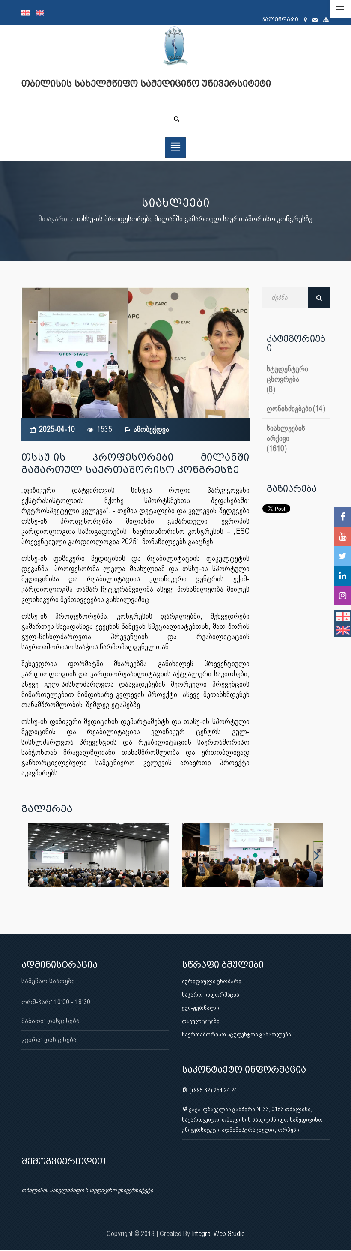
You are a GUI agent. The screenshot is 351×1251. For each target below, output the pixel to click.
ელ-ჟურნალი (200, 1007)
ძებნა (319, 297)
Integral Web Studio (218, 1234)
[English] (42, 12)
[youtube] (343, 536)
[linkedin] (343, 576)
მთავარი (53, 218)
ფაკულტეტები (201, 1021)
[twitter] (342, 556)
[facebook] (342, 517)
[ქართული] (28, 12)
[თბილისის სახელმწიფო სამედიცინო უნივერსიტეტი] (98, 855)
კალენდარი (280, 19)
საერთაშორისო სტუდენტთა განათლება (236, 1034)
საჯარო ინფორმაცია (210, 994)
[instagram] (343, 595)
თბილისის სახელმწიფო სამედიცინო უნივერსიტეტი (87, 1190)
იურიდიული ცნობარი (211, 981)
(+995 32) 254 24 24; (213, 1090)
